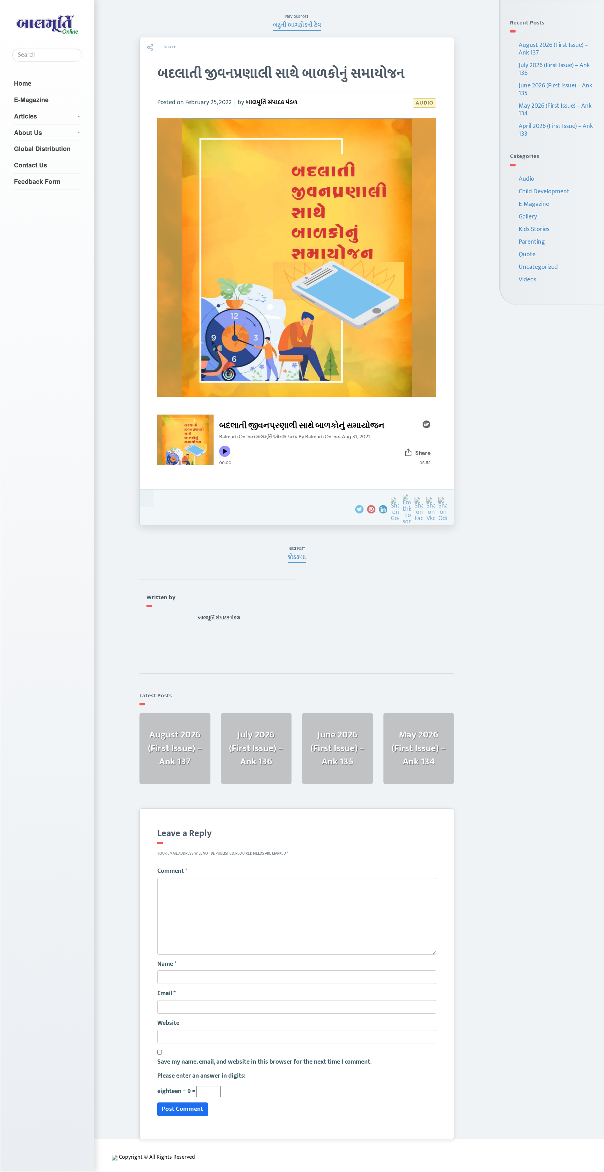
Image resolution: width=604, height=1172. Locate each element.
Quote (527, 254)
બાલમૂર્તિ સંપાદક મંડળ (271, 102)
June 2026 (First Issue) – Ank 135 (555, 89)
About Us (28, 132)
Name (167, 964)
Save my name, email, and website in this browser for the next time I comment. (264, 1062)
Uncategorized (538, 267)
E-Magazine (31, 99)
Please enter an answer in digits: (201, 1076)
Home (22, 83)
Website (168, 1023)
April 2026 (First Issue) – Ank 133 (556, 130)
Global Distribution (42, 148)
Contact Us (30, 165)
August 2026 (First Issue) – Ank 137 (553, 49)
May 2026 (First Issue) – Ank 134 (555, 110)
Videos (527, 279)
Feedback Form (37, 181)
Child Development (544, 191)
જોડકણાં (297, 557)
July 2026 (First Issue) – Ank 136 (554, 69)
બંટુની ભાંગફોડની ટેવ (297, 25)
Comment (172, 871)
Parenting (532, 242)
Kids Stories (534, 229)
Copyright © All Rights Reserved (157, 1157)
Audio (424, 103)
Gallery (528, 216)
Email (166, 993)
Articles (25, 116)
